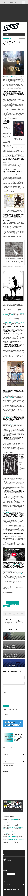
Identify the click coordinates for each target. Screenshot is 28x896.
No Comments (21, 38)
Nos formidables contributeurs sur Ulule (11, 889)
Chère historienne (7, 758)
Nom (4, 675)
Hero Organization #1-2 (8, 765)
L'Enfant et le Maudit (10, 604)
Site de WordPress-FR (7, 863)
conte (7, 602)
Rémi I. (12, 47)
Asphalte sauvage (7, 750)
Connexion (5, 859)
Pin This (18, 613)
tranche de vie (6, 606)
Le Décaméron (6, 761)
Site (4, 686)
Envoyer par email (22, 613)
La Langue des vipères (13, 819)
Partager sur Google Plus (14, 613)
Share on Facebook (5, 613)
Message (5, 692)
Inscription (5, 858)
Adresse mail (6, 680)
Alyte (8, 824)
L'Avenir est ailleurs (12, 836)
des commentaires (7, 861)
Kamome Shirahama (7, 322)
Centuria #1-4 (6, 754)
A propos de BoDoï (7, 884)
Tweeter (10, 613)
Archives (5, 873)
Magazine (5, 38)
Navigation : (23, 2)
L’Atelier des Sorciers (20, 322)
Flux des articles (7, 860)
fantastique (12, 602)
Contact (5, 886)
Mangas (9, 38)
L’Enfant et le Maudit (9, 397)
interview (17, 602)
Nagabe (16, 604)
